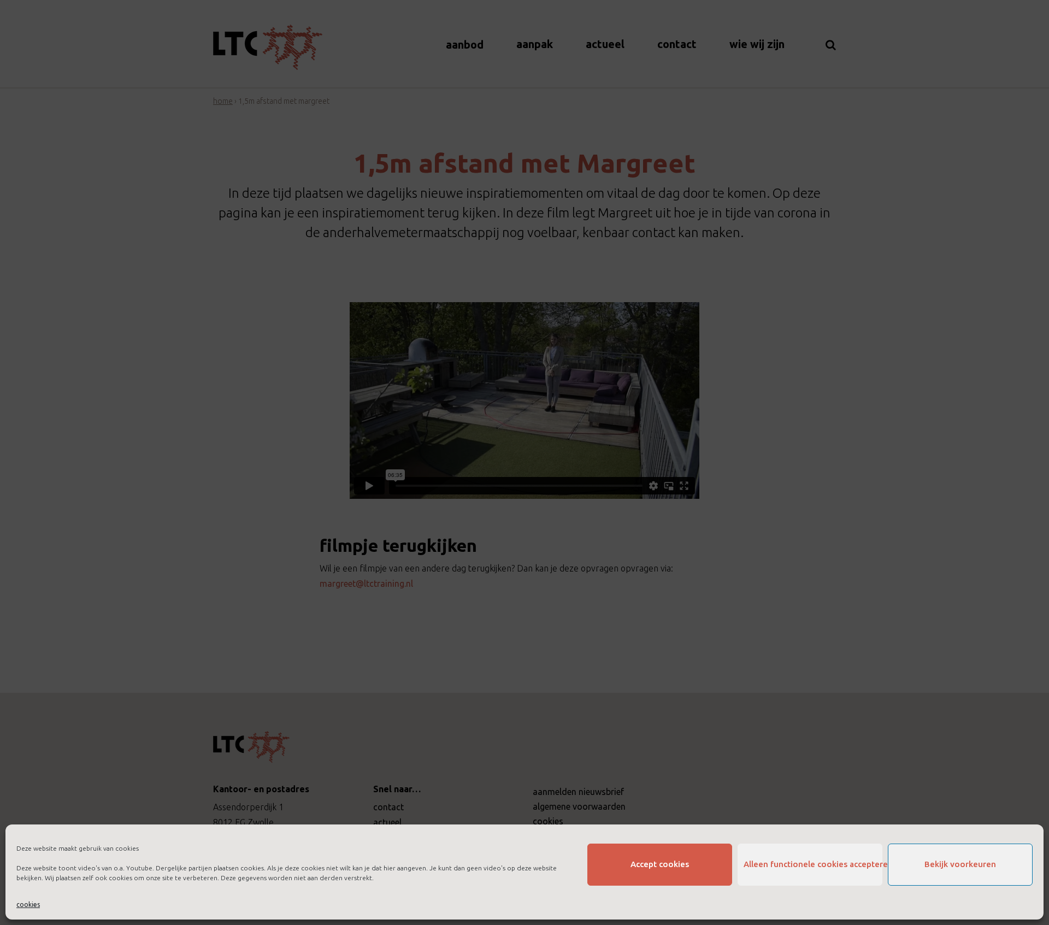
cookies (28, 904)
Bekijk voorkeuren (960, 864)
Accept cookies (659, 864)
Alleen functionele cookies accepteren (813, 864)
